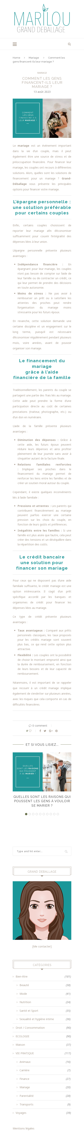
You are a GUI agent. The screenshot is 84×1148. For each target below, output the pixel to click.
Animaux (45, 1062)
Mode (45, 993)
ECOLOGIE (43, 1036)
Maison (43, 1044)
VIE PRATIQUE (43, 1053)
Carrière (45, 1070)
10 (58, 814)
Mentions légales (23, 1128)
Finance (45, 1079)
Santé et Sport (45, 1010)
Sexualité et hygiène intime (45, 1019)
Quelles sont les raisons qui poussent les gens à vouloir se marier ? (42, 801)
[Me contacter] (42, 946)
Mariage (34, 57)
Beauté (45, 985)
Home (16, 57)
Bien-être (43, 976)
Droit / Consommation (43, 1027)
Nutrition (45, 1002)
